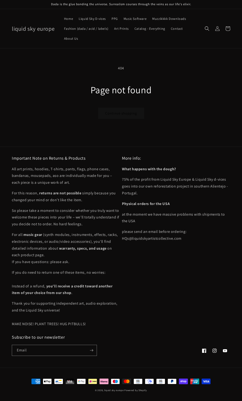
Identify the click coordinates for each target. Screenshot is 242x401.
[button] (207, 28)
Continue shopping (121, 113)
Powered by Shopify (135, 390)
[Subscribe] (91, 350)
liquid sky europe (114, 390)
